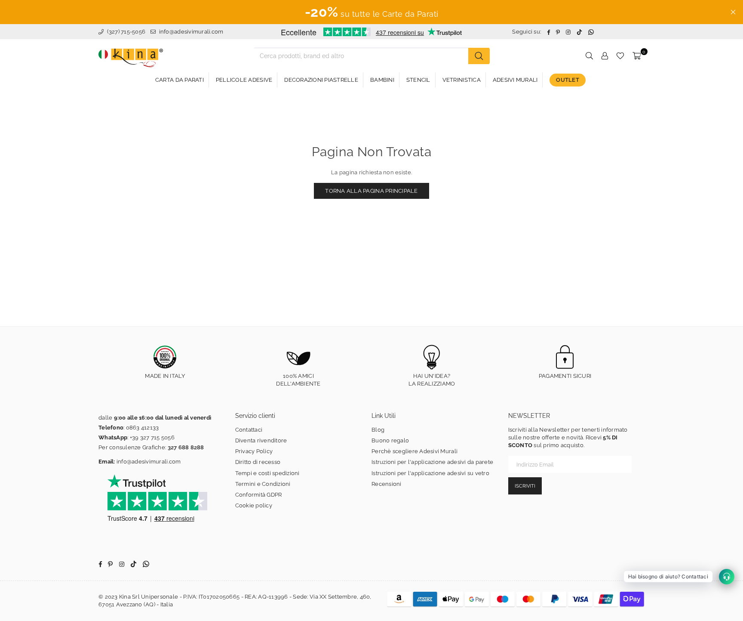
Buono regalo (390, 440)
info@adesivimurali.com (191, 31)
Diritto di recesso (258, 462)
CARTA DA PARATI (179, 80)
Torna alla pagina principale (371, 191)
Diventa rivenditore (261, 440)
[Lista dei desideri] (620, 55)
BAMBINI (382, 80)
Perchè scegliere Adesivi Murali (414, 451)
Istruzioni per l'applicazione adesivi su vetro (430, 473)
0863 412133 (142, 427)
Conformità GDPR (258, 494)
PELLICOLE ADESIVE (244, 80)
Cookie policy (253, 505)
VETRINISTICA (461, 80)
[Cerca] (479, 56)
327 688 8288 (186, 447)
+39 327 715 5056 (152, 437)
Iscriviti (525, 486)
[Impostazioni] (604, 55)
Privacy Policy (254, 451)
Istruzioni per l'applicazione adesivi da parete (432, 462)
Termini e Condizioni (263, 484)
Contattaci (249, 429)
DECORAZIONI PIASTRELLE (321, 80)
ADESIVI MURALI (515, 80)
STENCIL (418, 80)
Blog (378, 429)
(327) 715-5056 (125, 31)
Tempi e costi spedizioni (267, 473)
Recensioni (387, 484)
